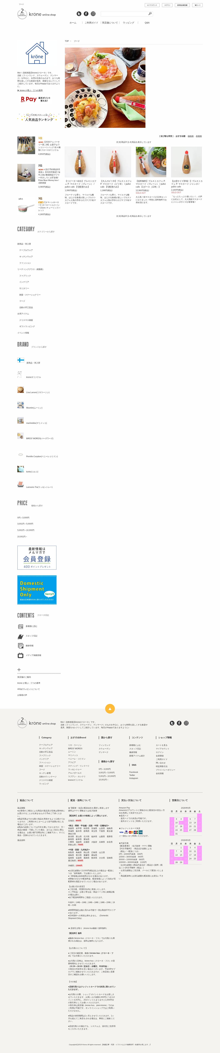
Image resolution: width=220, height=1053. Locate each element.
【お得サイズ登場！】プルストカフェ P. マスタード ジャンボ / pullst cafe (187, 184)
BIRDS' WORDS (75, 748)
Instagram (133, 778)
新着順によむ (135, 745)
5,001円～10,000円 (107, 776)
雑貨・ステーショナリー (49, 766)
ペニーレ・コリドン (77, 759)
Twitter (132, 775)
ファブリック (45, 755)
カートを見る (161, 745)
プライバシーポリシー (165, 770)
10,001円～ (104, 780)
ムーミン (72, 752)
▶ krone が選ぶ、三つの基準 (30, 90)
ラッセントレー (75, 769)
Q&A (147, 23)
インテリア (44, 759)
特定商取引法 (161, 766)
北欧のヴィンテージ (48, 777)
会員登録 (160, 756)
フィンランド (104, 745)
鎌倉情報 (133, 752)
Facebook (133, 772)
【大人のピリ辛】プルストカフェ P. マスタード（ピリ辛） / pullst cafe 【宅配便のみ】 (116, 184)
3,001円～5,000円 (107, 773)
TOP (67, 41)
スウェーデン (104, 749)
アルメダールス (75, 773)
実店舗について (110, 23)
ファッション (45, 762)
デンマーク (103, 752)
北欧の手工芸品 (46, 752)
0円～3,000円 (105, 769)
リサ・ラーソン (75, 745)
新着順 (199, 136)
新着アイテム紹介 (137, 756)
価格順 (191, 136)
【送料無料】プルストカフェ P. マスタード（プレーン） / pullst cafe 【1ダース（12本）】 (151, 184)
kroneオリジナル (75, 780)
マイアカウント (162, 749)
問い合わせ (161, 763)
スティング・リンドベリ (78, 766)
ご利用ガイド (91, 23)
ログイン (160, 752)
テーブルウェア (46, 745)
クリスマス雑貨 (46, 780)
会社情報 (160, 773)
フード (76, 41)
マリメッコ (73, 755)
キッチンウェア (46, 748)
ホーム (73, 23)
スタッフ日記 (135, 749)
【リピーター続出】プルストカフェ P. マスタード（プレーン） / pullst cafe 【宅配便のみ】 (80, 184)
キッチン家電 (45, 773)
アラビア (72, 762)
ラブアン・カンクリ (77, 776)
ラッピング (128, 23)
